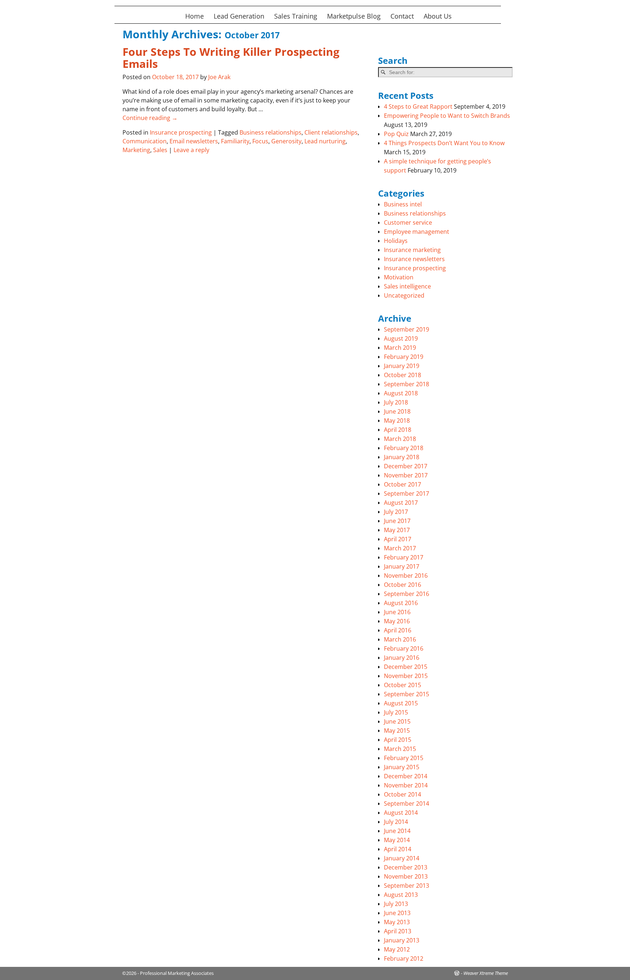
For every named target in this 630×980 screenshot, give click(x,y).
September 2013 (406, 886)
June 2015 (397, 721)
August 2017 (401, 503)
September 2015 (406, 694)
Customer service (408, 222)
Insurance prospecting (181, 132)
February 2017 (403, 557)
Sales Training (295, 16)
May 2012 (397, 949)
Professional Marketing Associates (177, 973)
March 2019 (400, 348)
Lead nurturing (325, 141)
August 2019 (401, 338)
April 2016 (397, 630)
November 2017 (406, 475)
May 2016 (397, 621)
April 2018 (397, 430)
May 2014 (397, 840)
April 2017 (397, 539)
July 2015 (396, 712)
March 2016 (400, 639)
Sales (160, 150)
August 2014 (401, 813)
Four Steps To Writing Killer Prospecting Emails (230, 57)
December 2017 (405, 466)
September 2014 (406, 803)
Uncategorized (404, 295)
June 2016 (397, 612)
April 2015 (397, 740)
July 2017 (396, 512)
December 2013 (405, 867)
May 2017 (397, 530)
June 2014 (397, 831)
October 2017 (402, 484)
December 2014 (405, 776)
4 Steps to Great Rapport (418, 106)
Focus (260, 141)
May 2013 (397, 922)
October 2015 (402, 685)
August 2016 (401, 603)
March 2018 (400, 439)
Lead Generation (239, 16)
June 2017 (397, 521)
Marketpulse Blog (354, 16)
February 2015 (403, 758)
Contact (402, 16)
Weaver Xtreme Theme (485, 973)
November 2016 (406, 576)
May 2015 (397, 731)
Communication (144, 141)
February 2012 (403, 958)
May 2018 (397, 421)
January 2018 (401, 457)
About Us (438, 16)
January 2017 (401, 566)
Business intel (403, 204)
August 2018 (401, 393)
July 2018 (396, 402)
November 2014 (406, 785)
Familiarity (235, 141)
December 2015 (405, 667)
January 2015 (401, 767)
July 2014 (396, 822)
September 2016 (406, 594)
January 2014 (401, 858)
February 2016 (403, 648)
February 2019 (403, 357)
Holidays (396, 241)
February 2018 (403, 448)
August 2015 (401, 703)
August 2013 (401, 895)
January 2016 (401, 658)
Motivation (398, 277)
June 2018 (397, 411)
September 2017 (406, 493)
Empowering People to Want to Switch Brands (447, 116)
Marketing (136, 150)
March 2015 (400, 749)
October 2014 (402, 794)
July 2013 (396, 904)
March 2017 (400, 548)
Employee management (416, 232)
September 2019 (406, 329)
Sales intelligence (407, 286)
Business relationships (271, 132)
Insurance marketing (412, 250)
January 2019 (401, 366)
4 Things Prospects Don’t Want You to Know (444, 143)
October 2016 (402, 585)
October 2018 (402, 375)
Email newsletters (194, 141)
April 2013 (397, 931)
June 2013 (397, 913)
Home (194, 16)
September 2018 (406, 384)
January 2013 (401, 940)
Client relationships (331, 132)
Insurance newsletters (414, 259)
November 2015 (406, 676)
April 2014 (397, 849)
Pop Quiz (396, 134)
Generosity (286, 141)
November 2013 (406, 876)
